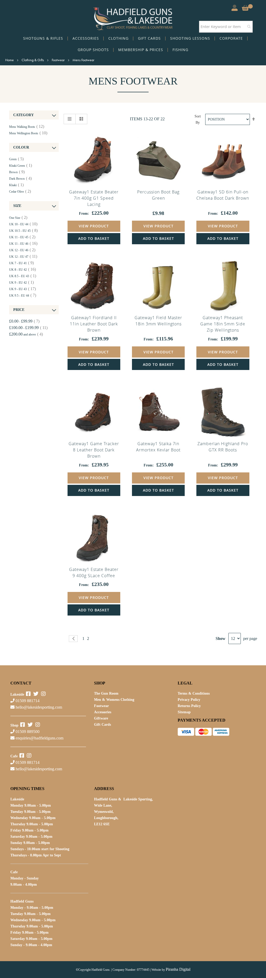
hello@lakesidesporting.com (39, 707)
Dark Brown (20, 178)
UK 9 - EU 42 (21, 282)
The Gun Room (106, 693)
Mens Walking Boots (26, 127)
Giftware (101, 718)
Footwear (58, 60)
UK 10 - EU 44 (23, 224)
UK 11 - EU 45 (22, 237)
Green (16, 159)
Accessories (102, 712)
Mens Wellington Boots (28, 133)
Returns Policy (189, 706)
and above (26, 334)
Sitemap (184, 712)
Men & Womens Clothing (114, 700)
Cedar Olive (20, 191)
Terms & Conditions (194, 693)
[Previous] (73, 638)
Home (10, 60)
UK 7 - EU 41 (21, 263)
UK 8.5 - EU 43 (22, 276)
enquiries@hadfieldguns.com (39, 738)
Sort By (198, 119)
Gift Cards (102, 724)
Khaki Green (20, 165)
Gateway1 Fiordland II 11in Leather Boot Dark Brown (94, 324)
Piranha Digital (178, 969)
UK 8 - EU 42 (22, 269)
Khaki (16, 185)
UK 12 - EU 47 (23, 257)
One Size (18, 218)
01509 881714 (27, 700)
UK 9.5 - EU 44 (22, 295)
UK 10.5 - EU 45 (23, 231)
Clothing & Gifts (33, 60)
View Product (94, 225)
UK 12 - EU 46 (22, 250)
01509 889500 (27, 731)
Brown (17, 172)
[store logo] (133, 18)
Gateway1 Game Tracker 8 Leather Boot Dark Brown (94, 450)
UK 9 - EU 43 (22, 289)
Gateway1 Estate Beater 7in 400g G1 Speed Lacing (93, 198)
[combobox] (226, 27)
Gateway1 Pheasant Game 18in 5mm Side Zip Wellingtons (222, 324)
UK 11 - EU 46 (23, 244)
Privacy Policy (189, 700)
